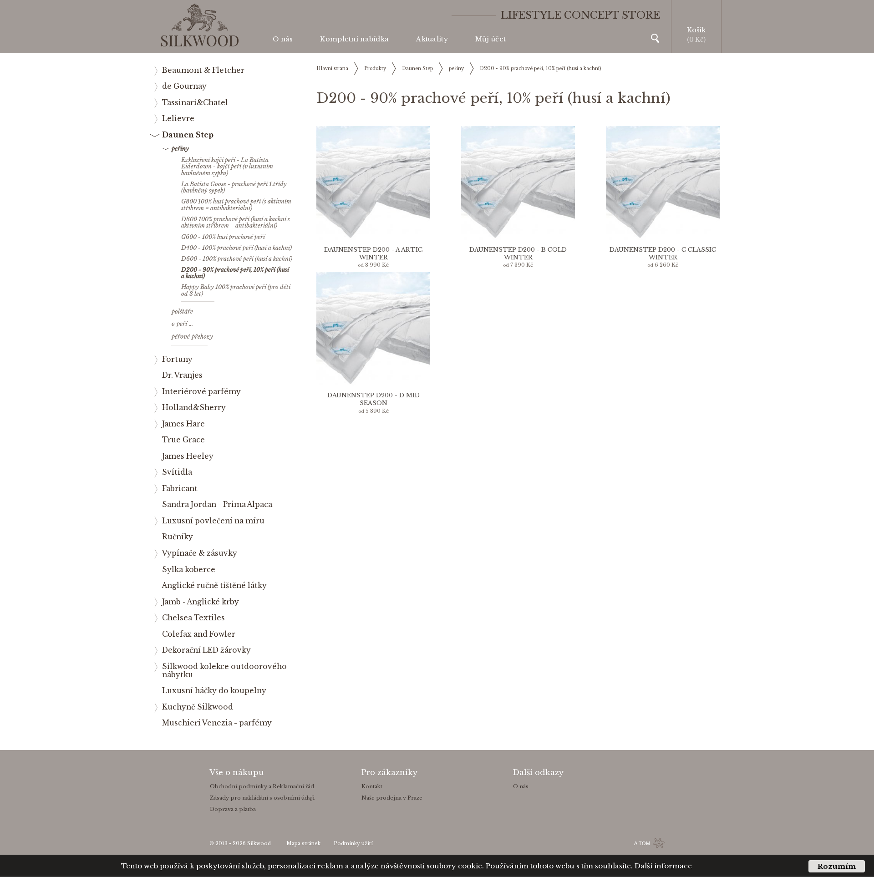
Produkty (375, 68)
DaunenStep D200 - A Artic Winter (373, 253)
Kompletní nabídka (354, 39)
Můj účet (490, 39)
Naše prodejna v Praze (391, 798)
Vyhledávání (655, 38)
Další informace (663, 866)
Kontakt (371, 786)
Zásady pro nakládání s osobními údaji (262, 798)
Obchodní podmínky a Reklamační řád (262, 786)
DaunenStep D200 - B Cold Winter (518, 253)
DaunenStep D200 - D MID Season (373, 399)
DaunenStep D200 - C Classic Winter (663, 253)
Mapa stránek (303, 844)
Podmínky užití (353, 844)
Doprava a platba (233, 809)
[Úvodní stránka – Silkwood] (200, 25)
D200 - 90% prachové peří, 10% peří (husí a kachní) (540, 68)
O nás (283, 39)
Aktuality (432, 39)
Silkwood (259, 844)
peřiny (456, 68)
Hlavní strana (332, 68)
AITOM (642, 843)
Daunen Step (417, 68)
